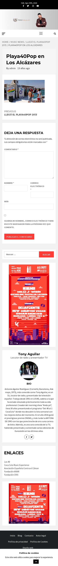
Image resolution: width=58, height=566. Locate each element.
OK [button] (36, 561)
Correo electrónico (37, 186)
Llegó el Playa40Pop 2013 (20, 113)
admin (12, 68)
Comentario (11, 149)
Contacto (29, 535)
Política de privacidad (18, 541)
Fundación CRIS (11, 474)
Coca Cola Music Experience (16, 465)
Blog (20, 535)
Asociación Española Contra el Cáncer (21, 468)
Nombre (9, 183)
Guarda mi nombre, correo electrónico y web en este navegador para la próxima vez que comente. (29, 224)
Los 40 (7, 461)
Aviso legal (41, 535)
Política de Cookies (39, 541)
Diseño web (28, 547)
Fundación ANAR (11, 471)
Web (6, 201)
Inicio (12, 535)
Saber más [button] (25, 561)
